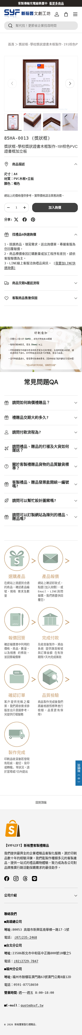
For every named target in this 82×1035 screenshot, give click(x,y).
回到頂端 (41, 802)
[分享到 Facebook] (24, 219)
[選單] (75, 14)
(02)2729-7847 (26, 961)
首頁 (11, 44)
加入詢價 (55, 207)
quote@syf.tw (32, 1005)
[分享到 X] (16, 219)
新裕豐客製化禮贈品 (25, 1024)
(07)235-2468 (25, 937)
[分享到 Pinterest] (33, 219)
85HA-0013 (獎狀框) (27, 138)
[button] (66, 14)
